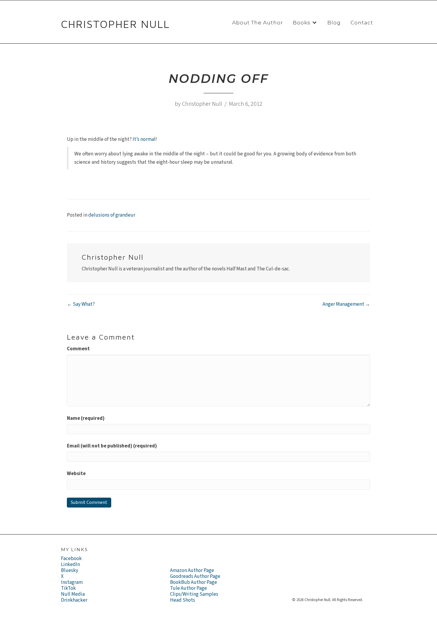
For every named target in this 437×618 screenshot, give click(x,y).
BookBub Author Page (193, 582)
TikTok (68, 588)
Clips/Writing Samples (194, 594)
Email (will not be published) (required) (112, 446)
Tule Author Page (188, 588)
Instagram (72, 582)
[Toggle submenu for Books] (314, 22)
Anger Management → (346, 304)
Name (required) (86, 418)
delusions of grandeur (111, 215)
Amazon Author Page (192, 570)
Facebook (71, 558)
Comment (78, 348)
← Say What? (81, 304)
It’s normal (144, 139)
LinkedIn (70, 564)
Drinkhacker (74, 600)
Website (76, 473)
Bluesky (69, 570)
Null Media (73, 594)
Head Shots (182, 600)
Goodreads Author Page (195, 576)
